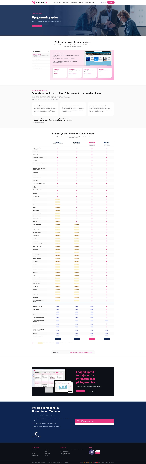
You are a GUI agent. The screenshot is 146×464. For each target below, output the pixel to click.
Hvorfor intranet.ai (57, 2)
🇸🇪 (91, 462)
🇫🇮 (95, 462)
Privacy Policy (43, 462)
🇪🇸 (88, 462)
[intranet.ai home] (39, 2)
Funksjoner (73, 2)
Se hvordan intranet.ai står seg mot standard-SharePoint (81, 352)
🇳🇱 (90, 462)
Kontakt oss (80, 391)
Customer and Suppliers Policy (58, 462)
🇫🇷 (86, 462)
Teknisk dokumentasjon (36, 462)
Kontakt (46, 455)
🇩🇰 (93, 462)
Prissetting (65, 2)
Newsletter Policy (49, 462)
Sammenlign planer (92, 391)
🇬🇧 (81, 462)
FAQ (46, 451)
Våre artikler (47, 453)
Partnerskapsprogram (89, 2)
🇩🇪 (84, 462)
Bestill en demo (37, 26)
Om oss (80, 2)
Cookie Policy (66, 462)
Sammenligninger (35, 455)
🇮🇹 (82, 462)
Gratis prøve (111, 2)
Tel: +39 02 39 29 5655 (65, 453)
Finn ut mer (58, 339)
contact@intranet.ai (64, 454)
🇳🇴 (97, 462)
